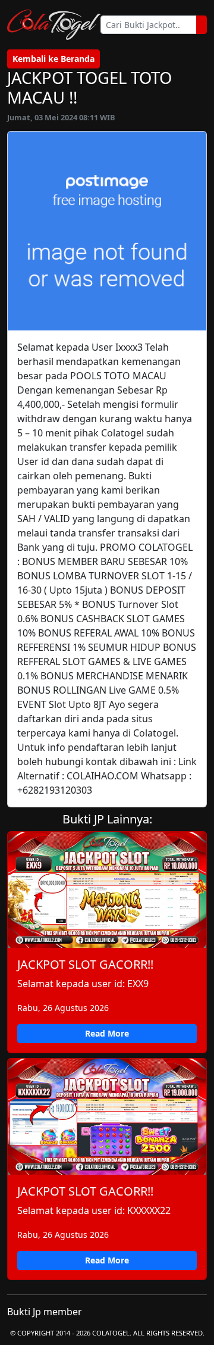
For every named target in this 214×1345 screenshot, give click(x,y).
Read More (107, 1033)
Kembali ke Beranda (53, 58)
